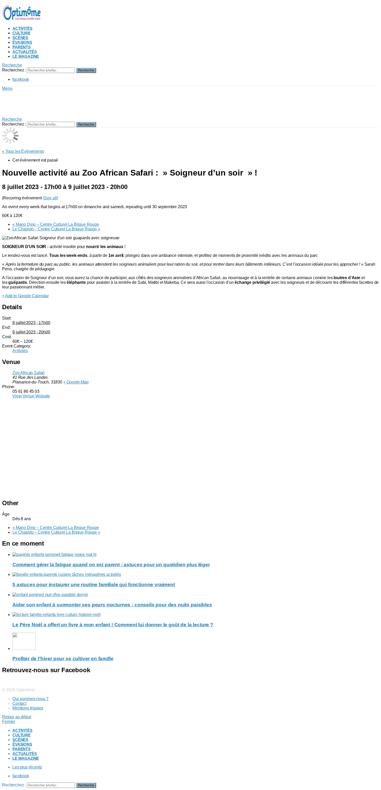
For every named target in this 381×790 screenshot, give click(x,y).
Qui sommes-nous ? (30, 699)
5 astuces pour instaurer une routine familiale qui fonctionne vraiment (93, 584)
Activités (22, 28)
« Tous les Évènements (23, 151)
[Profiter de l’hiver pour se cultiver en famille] (195, 642)
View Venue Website (31, 396)
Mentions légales (27, 708)
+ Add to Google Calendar (25, 296)
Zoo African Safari (28, 373)
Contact (19, 703)
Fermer (8, 721)
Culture (21, 33)
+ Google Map (76, 382)
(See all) (50, 198)
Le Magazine (25, 56)
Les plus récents (27, 767)
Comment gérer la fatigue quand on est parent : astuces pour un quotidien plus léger (111, 564)
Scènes (20, 37)
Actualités (24, 51)
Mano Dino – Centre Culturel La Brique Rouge (55, 224)
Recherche (86, 70)
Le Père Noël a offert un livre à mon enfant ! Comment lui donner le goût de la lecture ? (112, 624)
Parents (21, 47)
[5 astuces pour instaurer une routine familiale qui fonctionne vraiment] (195, 574)
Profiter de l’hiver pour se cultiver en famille (62, 658)
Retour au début (16, 717)
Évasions (22, 42)
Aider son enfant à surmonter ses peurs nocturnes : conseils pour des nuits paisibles (112, 604)
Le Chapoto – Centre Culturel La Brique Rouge (56, 229)
